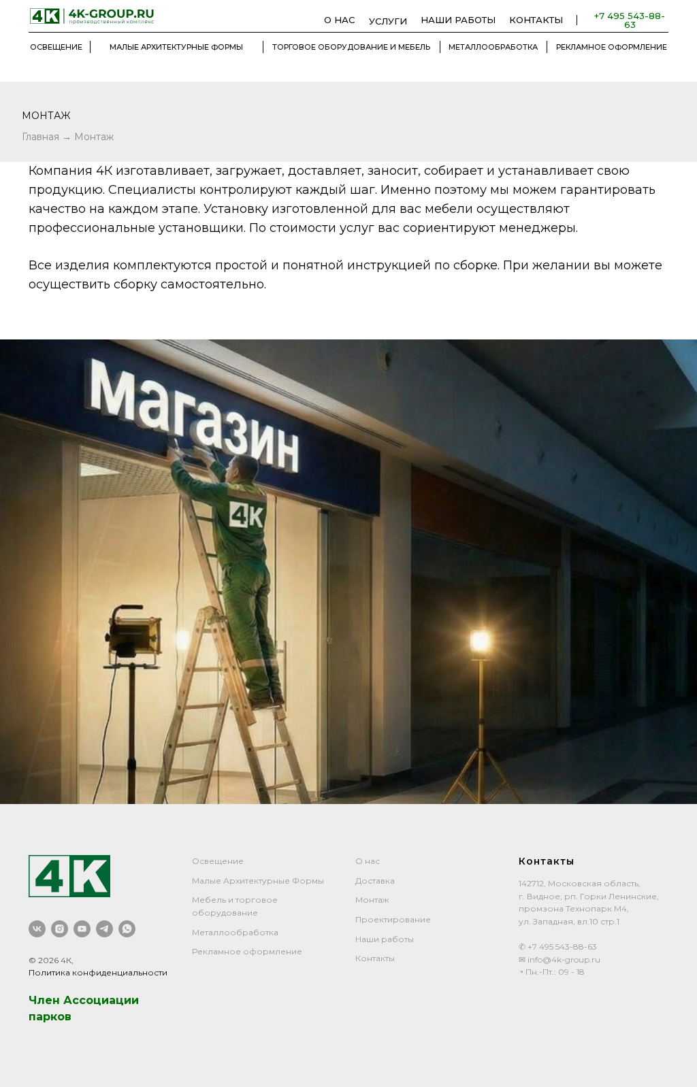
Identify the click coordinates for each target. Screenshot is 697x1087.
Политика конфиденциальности (98, 1051)
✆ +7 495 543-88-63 (558, 1025)
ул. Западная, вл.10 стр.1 (569, 1000)
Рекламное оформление (247, 1030)
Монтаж (94, 137)
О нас (367, 940)
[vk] (37, 1007)
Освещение (218, 940)
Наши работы (384, 1018)
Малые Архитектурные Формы (258, 959)
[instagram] (59, 1007)
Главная (42, 137)
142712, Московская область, (580, 962)
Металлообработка (235, 1011)
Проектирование (393, 998)
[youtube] (82, 1007)
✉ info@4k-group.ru (559, 1038)
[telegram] (104, 1007)
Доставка (375, 959)
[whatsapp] (126, 1007)
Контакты (375, 1037)
